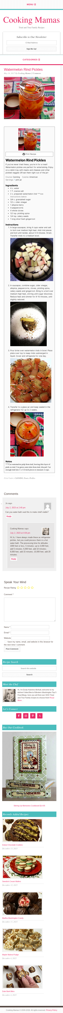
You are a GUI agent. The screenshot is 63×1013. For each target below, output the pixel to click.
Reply (9, 516)
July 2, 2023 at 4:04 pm (20, 533)
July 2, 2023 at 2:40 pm (15, 507)
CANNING (19, 478)
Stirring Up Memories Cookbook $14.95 (29, 806)
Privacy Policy (51, 1010)
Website (7, 638)
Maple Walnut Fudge (10, 955)
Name (7, 627)
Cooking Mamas (31, 19)
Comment (8, 594)
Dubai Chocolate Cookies (12, 845)
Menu (30, 4)
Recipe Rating (10, 588)
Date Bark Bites (8, 991)
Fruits (26, 478)
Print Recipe (30, 154)
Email (7, 632)
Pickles (32, 478)
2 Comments (36, 73)
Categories (30, 59)
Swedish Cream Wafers (11, 881)
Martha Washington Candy (12, 918)
